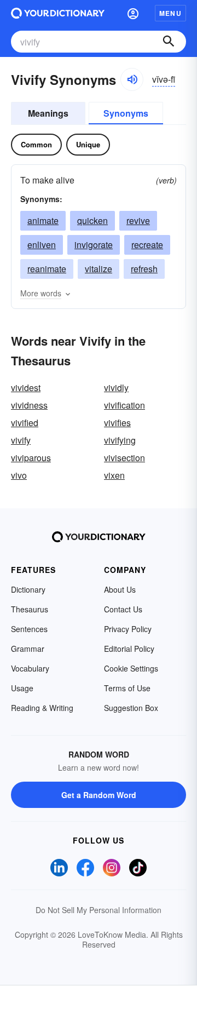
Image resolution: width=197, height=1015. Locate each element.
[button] (133, 13)
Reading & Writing (42, 707)
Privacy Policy (128, 628)
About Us (120, 589)
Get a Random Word (98, 794)
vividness (29, 405)
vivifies (117, 422)
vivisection (124, 457)
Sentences (29, 628)
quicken (92, 220)
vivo (19, 475)
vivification (124, 405)
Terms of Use (127, 688)
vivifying (120, 440)
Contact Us (123, 609)
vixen (114, 475)
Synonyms (125, 113)
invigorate (93, 244)
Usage (22, 688)
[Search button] (168, 41)
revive (138, 220)
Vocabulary (30, 668)
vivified (24, 422)
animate (43, 220)
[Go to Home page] (58, 13)
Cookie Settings (131, 668)
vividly (116, 387)
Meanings (48, 113)
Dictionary (28, 589)
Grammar (27, 648)
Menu (170, 13)
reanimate (46, 268)
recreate (147, 244)
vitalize (98, 268)
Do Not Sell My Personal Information (98, 909)
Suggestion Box (131, 707)
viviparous (31, 457)
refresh (144, 268)
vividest (25, 387)
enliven (41, 244)
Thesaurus (29, 609)
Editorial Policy (129, 648)
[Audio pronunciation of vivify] (131, 79)
